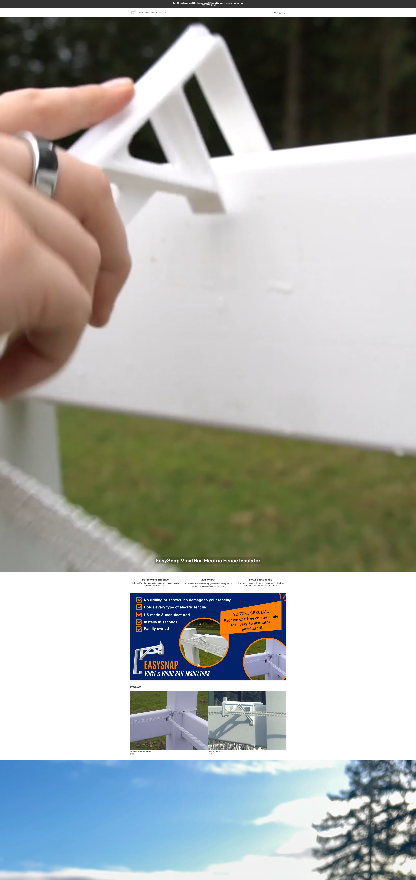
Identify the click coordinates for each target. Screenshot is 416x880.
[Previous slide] (211, 720)
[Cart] (284, 12)
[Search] (275, 12)
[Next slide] (283, 720)
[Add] (204, 746)
